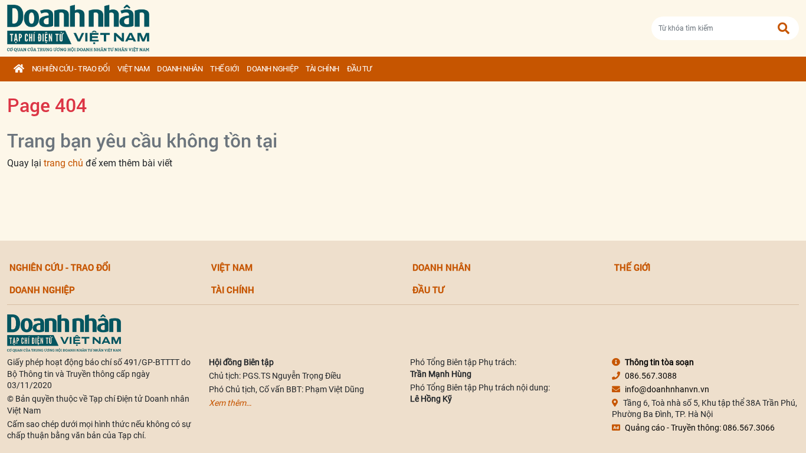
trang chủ (63, 163)
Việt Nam (133, 68)
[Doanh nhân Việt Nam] (64, 332)
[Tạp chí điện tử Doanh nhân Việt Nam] (78, 25)
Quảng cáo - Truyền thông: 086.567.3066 (700, 427)
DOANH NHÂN (179, 68)
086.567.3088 (651, 375)
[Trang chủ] (19, 69)
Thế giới (224, 68)
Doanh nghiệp (272, 68)
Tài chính (322, 68)
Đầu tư (359, 68)
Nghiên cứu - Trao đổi (71, 68)
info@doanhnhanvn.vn (667, 389)
